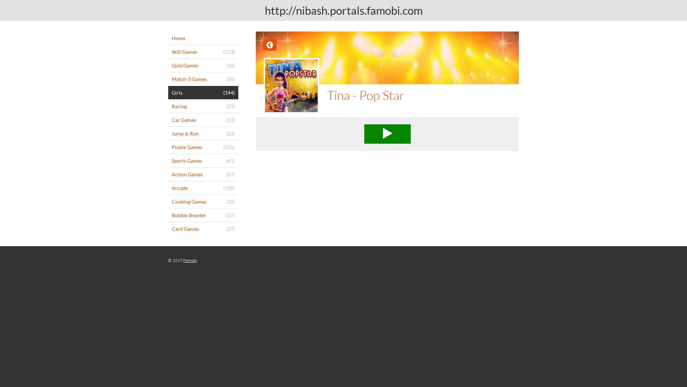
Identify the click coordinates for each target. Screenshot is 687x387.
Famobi (190, 260)
